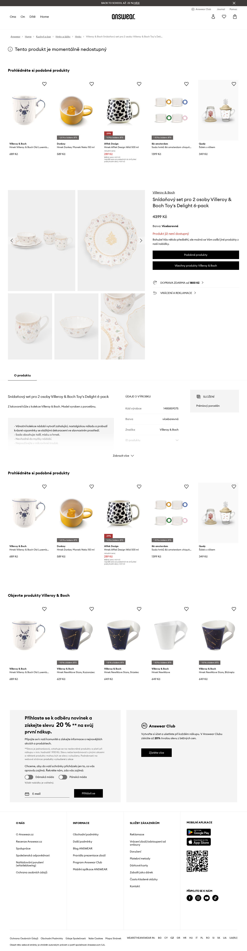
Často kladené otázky (144, 879)
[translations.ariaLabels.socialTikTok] (215, 898)
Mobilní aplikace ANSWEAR (90, 869)
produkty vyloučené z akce (58, 759)
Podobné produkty (195, 255)
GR (178, 938)
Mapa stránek (113, 938)
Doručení (135, 851)
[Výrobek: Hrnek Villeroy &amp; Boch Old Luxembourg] (29, 110)
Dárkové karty (139, 865)
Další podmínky (82, 841)
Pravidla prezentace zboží (89, 855)
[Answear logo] (123, 16)
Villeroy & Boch (164, 192)
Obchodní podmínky (86, 834)
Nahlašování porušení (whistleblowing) (29, 864)
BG (160, 938)
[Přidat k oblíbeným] (44, 84)
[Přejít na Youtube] (207, 898)
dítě (33, 17)
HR (184, 938)
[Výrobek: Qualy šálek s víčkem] (218, 110)
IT (197, 938)
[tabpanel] (123, 420)
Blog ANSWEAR (82, 848)
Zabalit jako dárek (141, 872)
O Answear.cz (25, 834)
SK (218, 938)
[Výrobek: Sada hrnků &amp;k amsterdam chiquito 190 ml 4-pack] (171, 110)
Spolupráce (23, 848)
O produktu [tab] (22, 375)
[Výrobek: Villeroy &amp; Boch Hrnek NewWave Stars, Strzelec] (123, 635)
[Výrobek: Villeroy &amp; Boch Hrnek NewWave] (171, 635)
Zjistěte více (156, 752)
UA (225, 938)
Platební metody (140, 858)
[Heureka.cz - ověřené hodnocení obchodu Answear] (192, 913)
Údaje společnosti (76, 938)
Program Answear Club (87, 862)
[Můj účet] (213, 16)
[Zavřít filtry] (234, 3)
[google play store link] (199, 832)
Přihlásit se (88, 793)
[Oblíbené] (224, 16)
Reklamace (137, 834)
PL (201, 938)
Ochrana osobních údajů (31, 872)
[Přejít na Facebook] (190, 898)
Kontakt (135, 886)
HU (191, 938)
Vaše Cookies (95, 938)
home (44, 17)
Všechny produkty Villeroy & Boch (196, 265)
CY (166, 938)
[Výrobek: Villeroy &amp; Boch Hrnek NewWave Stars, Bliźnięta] (218, 635)
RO (208, 938)
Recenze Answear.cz (29, 841)
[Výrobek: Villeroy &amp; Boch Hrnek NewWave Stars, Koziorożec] (76, 635)
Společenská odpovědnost (33, 855)
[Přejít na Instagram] (198, 898)
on (23, 17)
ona (13, 17)
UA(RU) (233, 938)
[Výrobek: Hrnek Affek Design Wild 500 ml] (123, 110)
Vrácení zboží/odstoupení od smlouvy (148, 843)
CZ (172, 938)
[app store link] (199, 841)
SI (213, 938)
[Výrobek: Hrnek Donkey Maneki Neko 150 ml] (76, 110)
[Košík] (235, 16)
